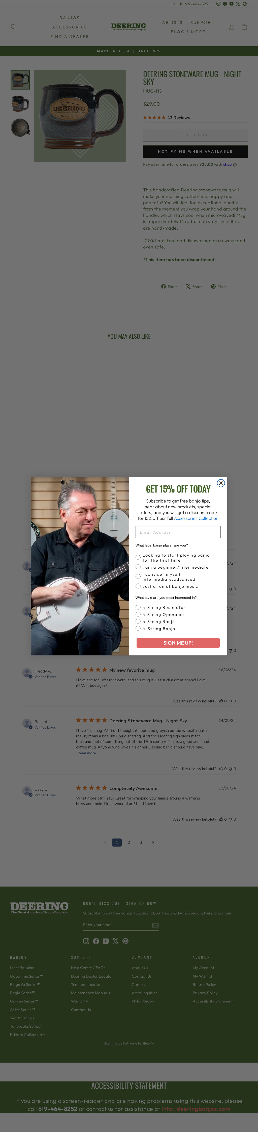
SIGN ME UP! (178, 643)
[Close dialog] (221, 483)
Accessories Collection (196, 518)
